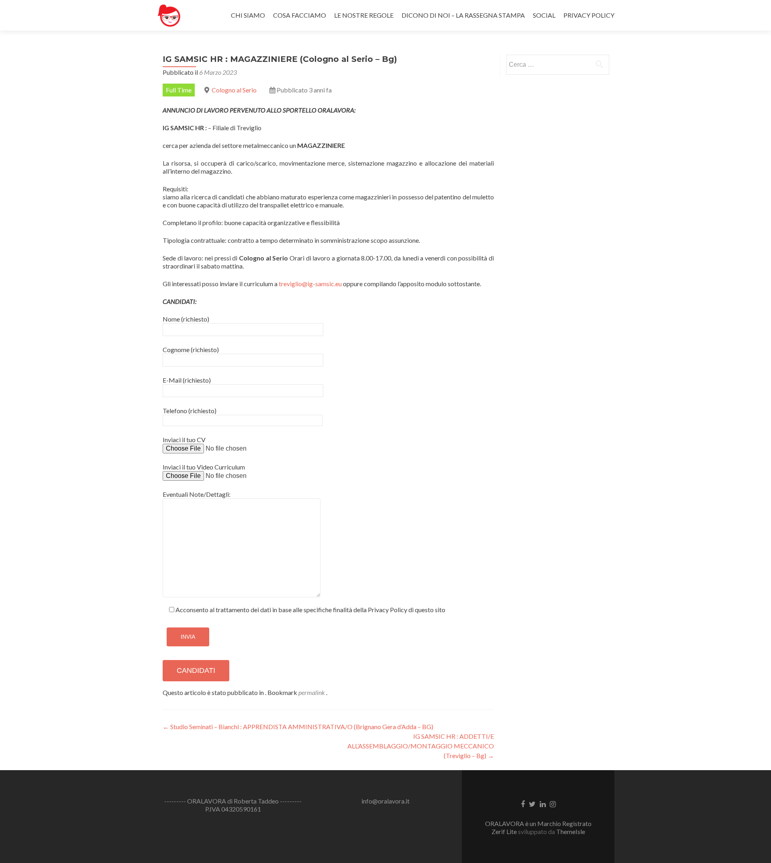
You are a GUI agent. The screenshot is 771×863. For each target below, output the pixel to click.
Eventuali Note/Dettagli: (196, 494)
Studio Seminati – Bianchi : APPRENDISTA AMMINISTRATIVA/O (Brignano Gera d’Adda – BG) (298, 726)
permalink (312, 692)
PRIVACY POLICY (588, 15)
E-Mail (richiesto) (187, 380)
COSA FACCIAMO (299, 15)
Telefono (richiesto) (189, 410)
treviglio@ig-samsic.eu (310, 283)
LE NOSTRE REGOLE (364, 15)
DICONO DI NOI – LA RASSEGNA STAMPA (463, 15)
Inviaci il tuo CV (184, 439)
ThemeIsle (570, 831)
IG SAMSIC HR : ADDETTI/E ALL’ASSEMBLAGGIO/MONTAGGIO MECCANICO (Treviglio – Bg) (420, 745)
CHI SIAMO (248, 15)
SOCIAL (544, 15)
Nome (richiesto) (186, 319)
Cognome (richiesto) (191, 349)
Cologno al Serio (234, 90)
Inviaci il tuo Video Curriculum (204, 467)
